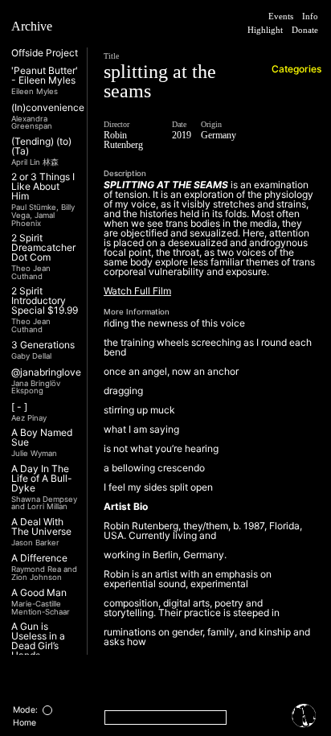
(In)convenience (47, 108)
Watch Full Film (137, 310)
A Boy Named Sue (41, 437)
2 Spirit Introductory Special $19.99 (44, 300)
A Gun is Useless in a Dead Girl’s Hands (38, 641)
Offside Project (44, 53)
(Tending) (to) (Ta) (41, 146)
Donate (299, 45)
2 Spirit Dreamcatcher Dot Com (43, 247)
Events (272, 16)
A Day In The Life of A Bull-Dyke (41, 478)
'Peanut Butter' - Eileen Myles (44, 75)
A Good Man (39, 593)
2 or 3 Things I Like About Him (43, 186)
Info (308, 16)
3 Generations (43, 345)
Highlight (295, 31)
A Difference (39, 558)
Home (24, 722)
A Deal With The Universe (41, 527)
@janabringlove (46, 372)
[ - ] (19, 407)
